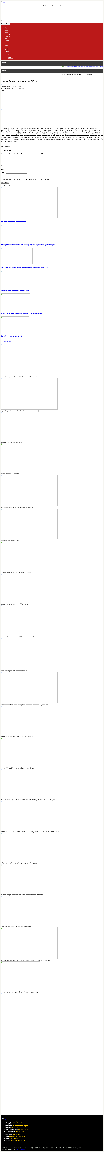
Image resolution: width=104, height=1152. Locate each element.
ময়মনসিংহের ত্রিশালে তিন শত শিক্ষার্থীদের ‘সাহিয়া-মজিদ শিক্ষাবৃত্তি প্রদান (17, 572)
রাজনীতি (6, 32)
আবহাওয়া (7, 51)
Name (3, 169)
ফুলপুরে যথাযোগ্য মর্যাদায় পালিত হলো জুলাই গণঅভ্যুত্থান (16, 926)
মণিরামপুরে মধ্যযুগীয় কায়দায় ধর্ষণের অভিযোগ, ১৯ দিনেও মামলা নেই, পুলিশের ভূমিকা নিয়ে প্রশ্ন (26, 960)
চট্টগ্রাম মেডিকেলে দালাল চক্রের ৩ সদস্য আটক (12, 336)
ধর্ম (5, 44)
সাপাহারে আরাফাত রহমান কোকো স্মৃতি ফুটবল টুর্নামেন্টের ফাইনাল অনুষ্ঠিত (19, 992)
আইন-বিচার (7, 34)
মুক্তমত (9, 57)
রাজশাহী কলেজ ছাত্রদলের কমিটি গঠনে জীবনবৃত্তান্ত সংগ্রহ (14, 671)
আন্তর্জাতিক (7, 36)
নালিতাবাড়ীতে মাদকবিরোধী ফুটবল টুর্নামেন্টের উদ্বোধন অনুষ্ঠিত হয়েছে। (19, 863)
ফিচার (9, 55)
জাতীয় (6, 29)
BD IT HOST (21, 1149)
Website (3, 176)
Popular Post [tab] (7, 341)
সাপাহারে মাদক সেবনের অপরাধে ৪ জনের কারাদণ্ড (11, 442)
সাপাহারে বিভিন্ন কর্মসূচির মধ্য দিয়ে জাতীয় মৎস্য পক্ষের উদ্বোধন (17, 768)
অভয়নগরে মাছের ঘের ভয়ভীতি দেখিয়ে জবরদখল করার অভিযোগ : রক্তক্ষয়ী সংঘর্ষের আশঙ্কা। (22, 313)
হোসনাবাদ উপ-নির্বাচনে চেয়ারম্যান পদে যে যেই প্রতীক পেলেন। (15, 290)
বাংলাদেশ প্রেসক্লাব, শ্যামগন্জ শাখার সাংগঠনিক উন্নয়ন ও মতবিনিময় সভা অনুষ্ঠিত (22, 895)
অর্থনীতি (6, 31)
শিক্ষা (6, 49)
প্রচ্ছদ (6, 27)
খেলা (6, 38)
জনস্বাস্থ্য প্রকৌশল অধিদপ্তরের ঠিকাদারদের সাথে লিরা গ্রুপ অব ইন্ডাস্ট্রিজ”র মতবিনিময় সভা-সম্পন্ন (24, 267)
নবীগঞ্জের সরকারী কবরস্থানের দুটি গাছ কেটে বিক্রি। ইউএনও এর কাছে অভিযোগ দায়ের (20, 637)
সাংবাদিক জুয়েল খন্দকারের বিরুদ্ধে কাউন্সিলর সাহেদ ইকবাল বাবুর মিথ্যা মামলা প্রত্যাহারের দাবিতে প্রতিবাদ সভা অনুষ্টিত (27, 245)
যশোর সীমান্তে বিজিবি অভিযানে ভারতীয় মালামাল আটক (13, 222)
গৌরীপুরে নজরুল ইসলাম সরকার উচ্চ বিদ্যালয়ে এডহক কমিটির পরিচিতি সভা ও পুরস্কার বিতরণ (25, 705)
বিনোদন (6, 46)
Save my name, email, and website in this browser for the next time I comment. (26, 179)
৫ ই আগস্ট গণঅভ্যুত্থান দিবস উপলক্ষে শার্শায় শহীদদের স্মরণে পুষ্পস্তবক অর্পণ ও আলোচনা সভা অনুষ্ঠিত (28, 800)
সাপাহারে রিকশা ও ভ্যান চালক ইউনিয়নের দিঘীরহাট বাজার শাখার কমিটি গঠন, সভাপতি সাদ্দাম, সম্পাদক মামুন (24, 377)
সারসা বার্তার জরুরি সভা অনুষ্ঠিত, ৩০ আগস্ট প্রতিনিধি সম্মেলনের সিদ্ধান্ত (17, 507)
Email (3, 172)
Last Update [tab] (7, 340)
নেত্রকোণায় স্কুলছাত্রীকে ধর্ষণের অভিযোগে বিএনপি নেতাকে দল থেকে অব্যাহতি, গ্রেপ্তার (20, 411)
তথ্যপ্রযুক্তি (7, 40)
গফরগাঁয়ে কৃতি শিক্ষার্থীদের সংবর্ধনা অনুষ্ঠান (10, 540)
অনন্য (6, 53)
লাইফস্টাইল (10, 59)
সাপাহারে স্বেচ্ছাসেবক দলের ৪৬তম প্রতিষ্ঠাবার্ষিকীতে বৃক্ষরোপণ (14, 604)
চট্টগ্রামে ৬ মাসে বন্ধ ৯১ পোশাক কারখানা (10, 474)
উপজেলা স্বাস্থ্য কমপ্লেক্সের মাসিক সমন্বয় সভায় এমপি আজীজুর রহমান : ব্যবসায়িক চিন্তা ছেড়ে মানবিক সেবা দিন (30, 831)
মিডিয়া (6, 47)
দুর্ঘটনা (6, 42)
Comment (4, 166)
